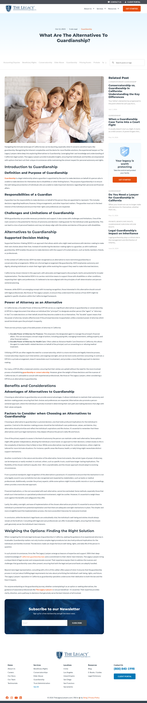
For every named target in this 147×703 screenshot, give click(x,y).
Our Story (12, 676)
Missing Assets (85, 62)
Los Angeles (68, 672)
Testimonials (13, 683)
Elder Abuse (59, 62)
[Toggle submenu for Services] (104, 8)
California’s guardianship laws (33, 557)
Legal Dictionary (94, 676)
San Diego (67, 679)
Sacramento (68, 687)
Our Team (11, 679)
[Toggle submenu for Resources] (118, 8)
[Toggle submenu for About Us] (93, 8)
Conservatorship (45, 62)
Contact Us (115, 2)
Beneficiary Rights (29, 62)
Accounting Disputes (11, 62)
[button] (89, 8)
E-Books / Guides (95, 672)
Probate (96, 62)
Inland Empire (69, 676)
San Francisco (69, 683)
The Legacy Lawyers (44, 590)
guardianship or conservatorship (36, 372)
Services (37, 665)
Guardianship (86, 29)
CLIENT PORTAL (133, 2)
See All (36, 687)
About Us (11, 669)
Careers (11, 672)
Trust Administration (42, 683)
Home (10, 665)
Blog (90, 669)
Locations (68, 665)
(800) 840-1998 (124, 668)
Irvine (66, 669)
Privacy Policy (93, 697)
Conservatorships (41, 672)
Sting (85, 697)
